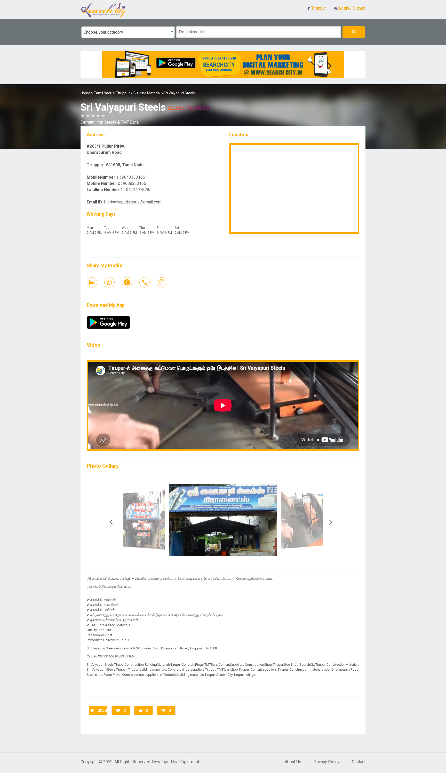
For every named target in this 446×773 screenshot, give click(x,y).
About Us (293, 761)
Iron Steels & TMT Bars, (117, 122)
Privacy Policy (326, 761)
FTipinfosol (188, 761)
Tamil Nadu (103, 93)
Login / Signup (351, 8)
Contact (358, 761)
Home (85, 93)
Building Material (147, 93)
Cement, (88, 122)
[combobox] (128, 32)
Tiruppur (123, 93)
